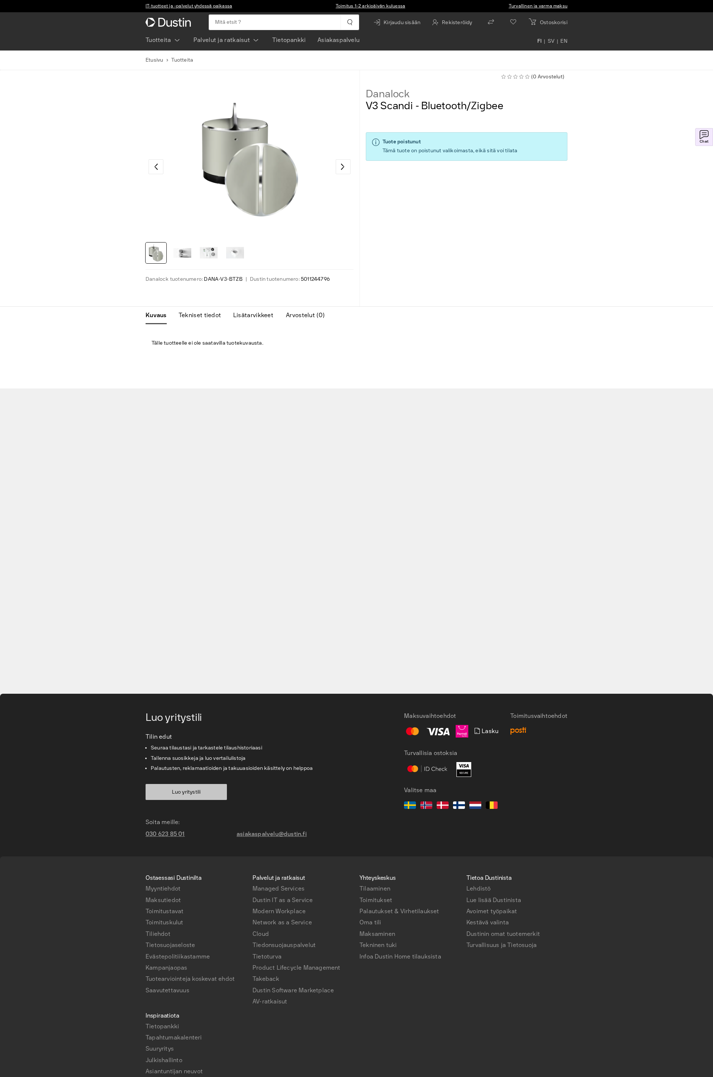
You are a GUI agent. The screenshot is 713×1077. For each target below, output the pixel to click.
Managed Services (279, 888)
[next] (343, 166)
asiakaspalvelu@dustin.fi (272, 833)
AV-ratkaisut (270, 1001)
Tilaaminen (374, 888)
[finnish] (459, 806)
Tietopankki (289, 39)
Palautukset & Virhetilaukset (399, 911)
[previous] (156, 166)
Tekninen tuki (378, 945)
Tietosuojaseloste (170, 945)
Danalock (388, 94)
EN (563, 41)
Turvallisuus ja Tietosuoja (501, 945)
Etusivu (154, 60)
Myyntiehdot (163, 888)
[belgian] (492, 806)
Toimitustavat (165, 911)
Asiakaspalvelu (338, 39)
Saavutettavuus (167, 990)
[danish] (443, 806)
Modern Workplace (279, 911)
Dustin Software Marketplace (293, 990)
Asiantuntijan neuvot (174, 1071)
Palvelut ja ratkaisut (221, 39)
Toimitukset (375, 900)
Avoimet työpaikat (491, 911)
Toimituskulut (164, 922)
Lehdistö (478, 888)
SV (551, 41)
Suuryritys (160, 1048)
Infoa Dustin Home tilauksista (400, 956)
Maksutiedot (163, 900)
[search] (350, 22)
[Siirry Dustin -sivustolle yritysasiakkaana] (170, 22)
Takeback (266, 978)
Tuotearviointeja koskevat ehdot (190, 978)
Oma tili (370, 922)
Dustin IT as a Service (283, 900)
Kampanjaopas (166, 967)
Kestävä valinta (487, 922)
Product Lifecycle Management (297, 967)
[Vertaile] (491, 22)
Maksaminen (377, 933)
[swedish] (410, 806)
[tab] (159, 315)
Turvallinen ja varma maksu (538, 6)
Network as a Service (282, 922)
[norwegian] (426, 806)
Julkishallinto (164, 1060)
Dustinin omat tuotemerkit (503, 933)
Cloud (261, 933)
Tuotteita (158, 39)
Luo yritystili (186, 792)
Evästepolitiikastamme (178, 956)
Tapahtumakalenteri (174, 1037)
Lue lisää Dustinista (493, 900)
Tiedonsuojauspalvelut (284, 945)
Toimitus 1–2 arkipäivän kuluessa (370, 6)
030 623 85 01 (165, 833)
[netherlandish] (475, 806)
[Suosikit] (513, 22)
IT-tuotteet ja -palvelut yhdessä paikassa (189, 6)
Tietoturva (267, 956)
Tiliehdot (158, 933)
